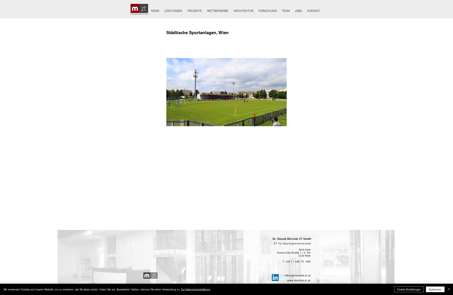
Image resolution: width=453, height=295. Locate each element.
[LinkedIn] (275, 277)
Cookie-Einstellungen (409, 289)
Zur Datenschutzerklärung (195, 289)
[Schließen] (449, 289)
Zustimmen (435, 289)
